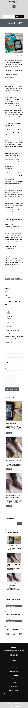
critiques (15, 278)
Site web (7, 369)
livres (12, 279)
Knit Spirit (13, 1)
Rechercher (19, 16)
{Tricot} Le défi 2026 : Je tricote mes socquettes (13, 496)
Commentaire (9, 342)
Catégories (9, 619)
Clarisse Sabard (8, 278)
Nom (6, 356)
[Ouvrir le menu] (14, 6)
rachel (6, 295)
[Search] (19, 523)
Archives (8, 604)
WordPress (21, 705)
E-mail (7, 362)
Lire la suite (8, 433)
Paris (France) (15, 695)
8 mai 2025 (7, 297)
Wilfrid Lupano (18, 279)
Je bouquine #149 (11, 423)
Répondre (7, 308)
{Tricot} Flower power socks (14, 460)
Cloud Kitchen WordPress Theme (12, 703)
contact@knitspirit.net (11, 693)
